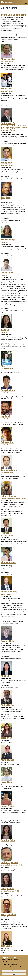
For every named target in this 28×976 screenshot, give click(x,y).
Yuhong (4, 88)
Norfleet (11, 705)
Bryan (4, 782)
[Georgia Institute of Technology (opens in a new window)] (7, 2)
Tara (3, 946)
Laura (3, 888)
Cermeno (11, 562)
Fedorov (14, 862)
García (11, 123)
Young (4, 162)
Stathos (10, 760)
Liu (7, 676)
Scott (3, 914)
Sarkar (13, 470)
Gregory (5, 641)
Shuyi (3, 366)
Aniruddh (5, 470)
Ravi (3, 197)
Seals (9, 738)
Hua (3, 533)
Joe (2, 272)
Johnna (4, 496)
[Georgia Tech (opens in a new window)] (9, 957)
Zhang (11, 806)
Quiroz (10, 442)
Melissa (4, 239)
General (14, 971)
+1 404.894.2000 (16, 966)
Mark (3, 760)
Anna (3, 676)
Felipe (4, 442)
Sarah (3, 738)
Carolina (5, 840)
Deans (9, 946)
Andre (4, 705)
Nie (8, 366)
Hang (3, 329)
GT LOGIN (5, 961)
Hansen (10, 888)
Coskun (11, 59)
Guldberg (12, 591)
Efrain (4, 562)
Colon (12, 840)
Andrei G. (5, 862)
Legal (14, 974)
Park (12, 390)
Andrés (4, 123)
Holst (12, 641)
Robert (4, 591)
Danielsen (11, 914)
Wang (8, 533)
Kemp (12, 239)
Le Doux (9, 272)
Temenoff (13, 496)
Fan (10, 88)
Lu (8, 329)
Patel (7, 416)
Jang (10, 162)
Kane (8, 197)
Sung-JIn (5, 390)
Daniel (4, 806)
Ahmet (4, 59)
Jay (2, 416)
